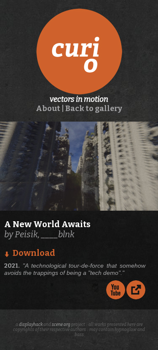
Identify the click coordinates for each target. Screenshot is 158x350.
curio (79, 51)
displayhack (31, 324)
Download (34, 253)
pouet (135, 289)
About (48, 108)
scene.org (61, 324)
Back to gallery (93, 108)
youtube (115, 289)
